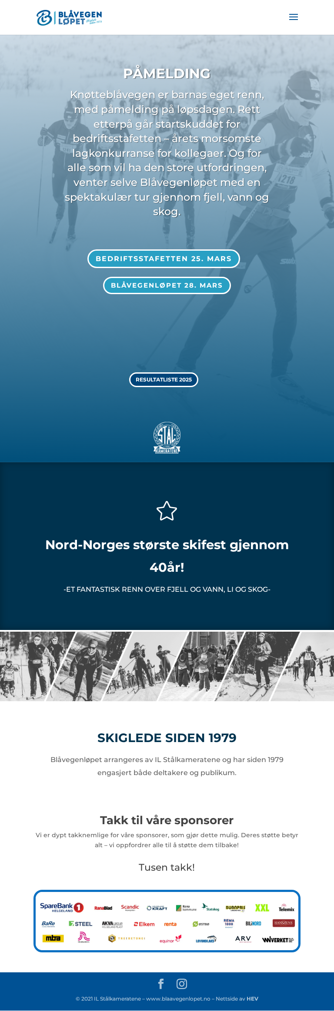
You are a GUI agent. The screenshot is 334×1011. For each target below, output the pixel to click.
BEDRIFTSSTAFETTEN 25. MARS (164, 259)
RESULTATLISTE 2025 (164, 379)
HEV (251, 998)
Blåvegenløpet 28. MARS (167, 285)
